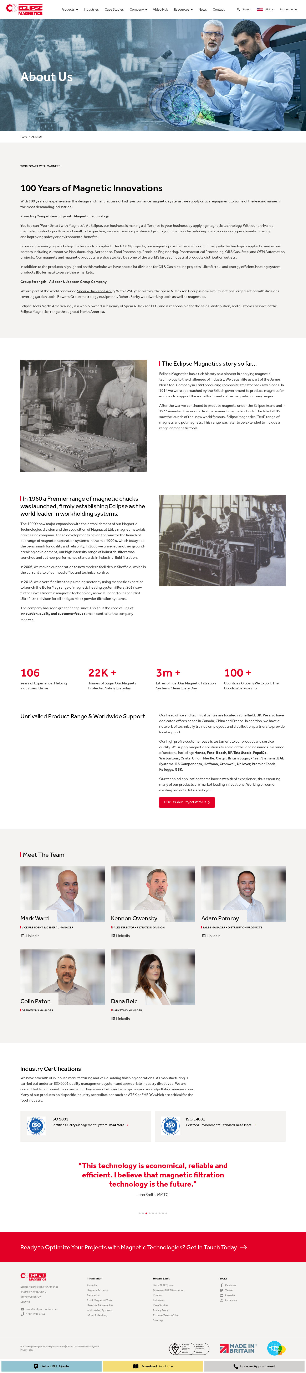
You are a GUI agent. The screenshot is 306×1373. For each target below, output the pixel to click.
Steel (245, 251)
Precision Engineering (160, 251)
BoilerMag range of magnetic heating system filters (83, 587)
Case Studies (114, 9)
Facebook (230, 1285)
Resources (181, 9)
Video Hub (160, 9)
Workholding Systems (99, 1310)
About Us (92, 1285)
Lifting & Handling (97, 1315)
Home (23, 136)
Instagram (231, 1300)
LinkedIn (32, 935)
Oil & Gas (232, 251)
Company (137, 9)
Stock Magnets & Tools (99, 1300)
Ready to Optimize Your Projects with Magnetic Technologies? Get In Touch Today (129, 1247)
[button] (140, 1213)
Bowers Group (69, 296)
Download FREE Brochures (168, 1290)
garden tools (45, 296)
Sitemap (158, 1320)
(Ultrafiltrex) (212, 266)
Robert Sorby (129, 296)
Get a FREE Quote (163, 1285)
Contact (219, 9)
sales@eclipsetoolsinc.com (41, 1309)
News (203, 9)
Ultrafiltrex (29, 598)
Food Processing (127, 251)
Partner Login (288, 9)
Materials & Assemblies (100, 1305)
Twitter (229, 1290)
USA (267, 9)
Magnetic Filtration (97, 1290)
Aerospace (103, 251)
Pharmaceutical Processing (202, 251)
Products (68, 9)
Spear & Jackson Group (95, 291)
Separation (93, 1295)
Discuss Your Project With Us (185, 802)
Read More (116, 1125)
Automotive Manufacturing (71, 251)
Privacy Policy (161, 1310)
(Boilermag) (45, 272)
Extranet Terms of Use (165, 1315)
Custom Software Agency (86, 1346)
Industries (91, 9)
